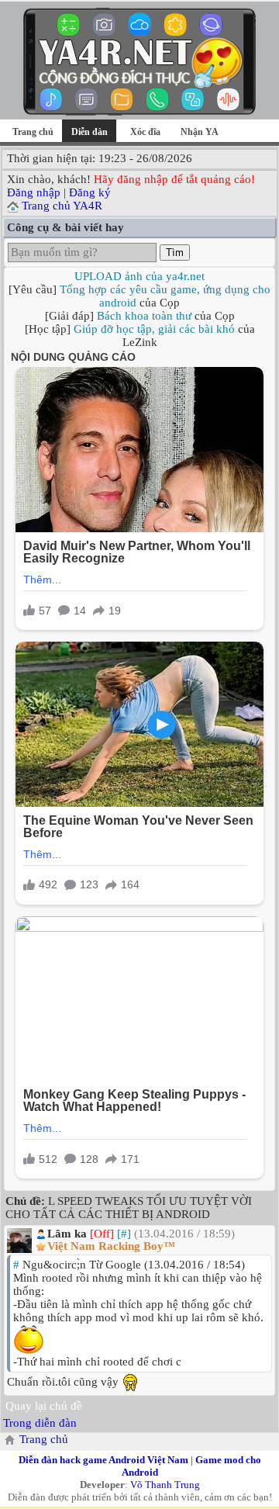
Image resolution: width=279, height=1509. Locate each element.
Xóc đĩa (145, 131)
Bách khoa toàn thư (144, 316)
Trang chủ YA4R (62, 205)
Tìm (175, 252)
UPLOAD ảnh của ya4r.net (139, 276)
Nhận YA (200, 131)
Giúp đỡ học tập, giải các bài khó (154, 329)
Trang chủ (32, 131)
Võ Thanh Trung (165, 1484)
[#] (124, 1233)
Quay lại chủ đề (43, 1406)
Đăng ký (90, 192)
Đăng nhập (33, 192)
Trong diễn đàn (40, 1423)
